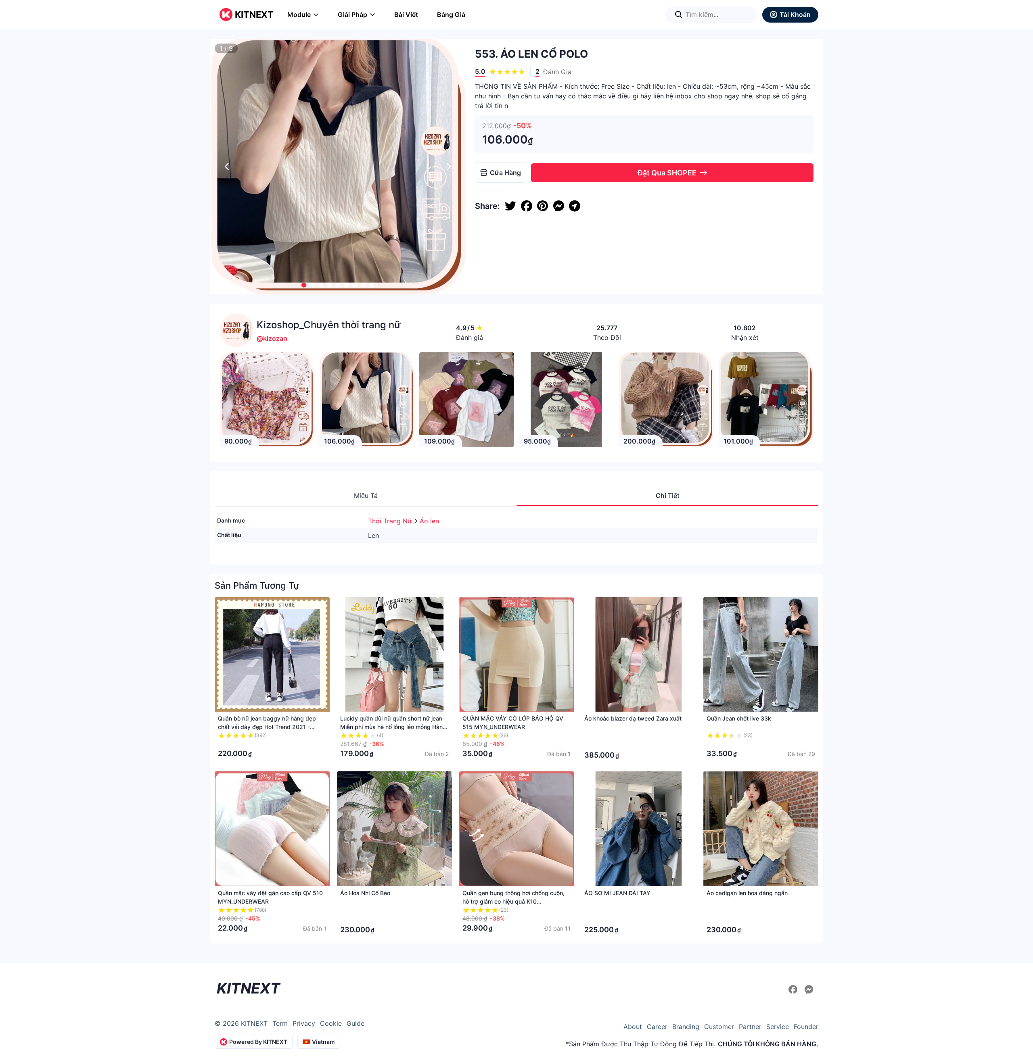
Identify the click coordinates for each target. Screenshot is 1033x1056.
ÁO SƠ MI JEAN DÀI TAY (617, 892)
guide (355, 1023)
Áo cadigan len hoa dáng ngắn (747, 892)
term (280, 1023)
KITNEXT (254, 14)
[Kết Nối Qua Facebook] (794, 989)
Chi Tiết (668, 496)
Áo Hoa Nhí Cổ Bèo (365, 892)
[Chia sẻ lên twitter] (510, 206)
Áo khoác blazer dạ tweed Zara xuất (633, 718)
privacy (304, 1023)
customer (719, 1027)
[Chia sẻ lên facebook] (526, 206)
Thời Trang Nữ (391, 521)
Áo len (429, 521)
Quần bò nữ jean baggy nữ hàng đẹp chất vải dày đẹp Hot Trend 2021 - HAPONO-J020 (267, 727)
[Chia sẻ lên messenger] (558, 206)
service (777, 1027)
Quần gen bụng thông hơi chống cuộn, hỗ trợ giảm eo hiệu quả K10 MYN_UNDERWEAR (513, 901)
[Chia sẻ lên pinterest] (542, 206)
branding (685, 1027)
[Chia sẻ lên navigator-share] (574, 206)
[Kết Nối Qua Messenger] (809, 989)
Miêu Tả (366, 496)
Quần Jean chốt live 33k (739, 718)
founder (806, 1027)
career (657, 1027)
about (632, 1027)
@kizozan (272, 338)
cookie (331, 1023)
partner (750, 1027)
